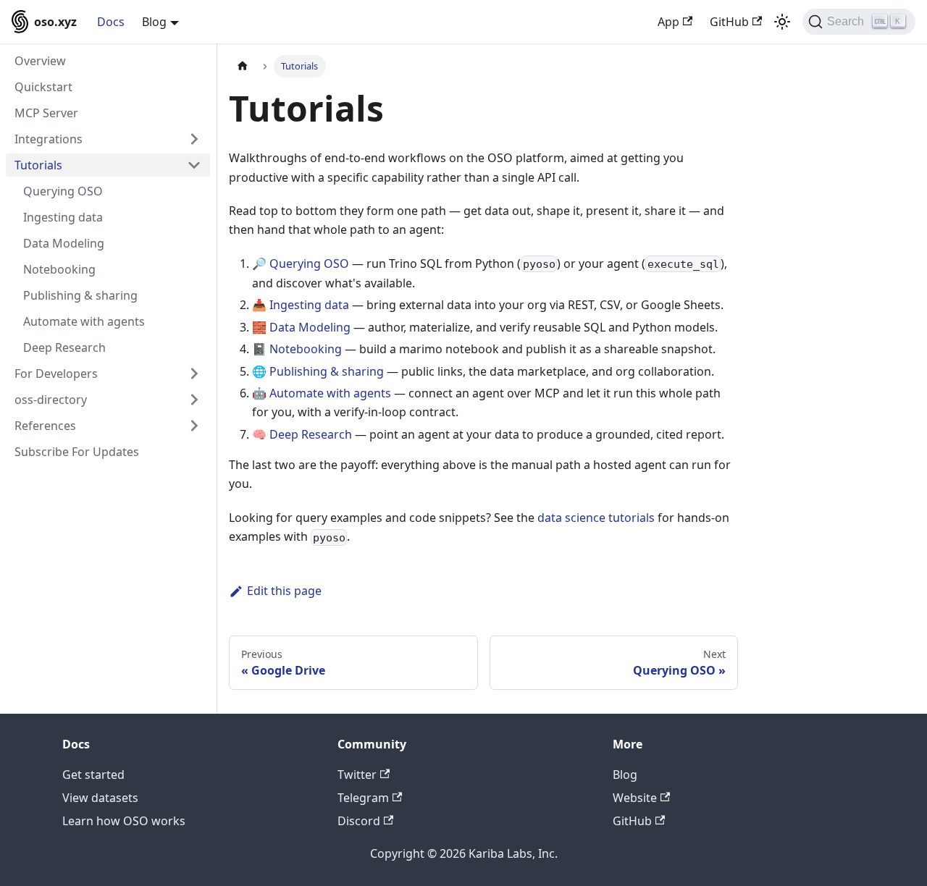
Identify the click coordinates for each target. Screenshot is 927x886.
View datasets (100, 798)
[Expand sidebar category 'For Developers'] (194, 373)
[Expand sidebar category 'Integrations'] (194, 139)
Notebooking (305, 349)
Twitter (357, 774)
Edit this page (284, 591)
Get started (93, 774)
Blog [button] (154, 22)
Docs (111, 22)
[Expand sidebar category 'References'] (194, 425)
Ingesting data (309, 305)
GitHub (729, 22)
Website (635, 798)
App (668, 22)
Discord (358, 821)
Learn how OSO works (123, 821)
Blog (625, 774)
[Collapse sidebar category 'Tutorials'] (194, 165)
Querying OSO (309, 263)
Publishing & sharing (326, 371)
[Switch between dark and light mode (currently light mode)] (782, 21)
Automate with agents (330, 393)
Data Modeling (310, 327)
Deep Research (310, 434)
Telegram (363, 798)
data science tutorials (596, 518)
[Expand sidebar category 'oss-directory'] (194, 399)
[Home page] (242, 66)
